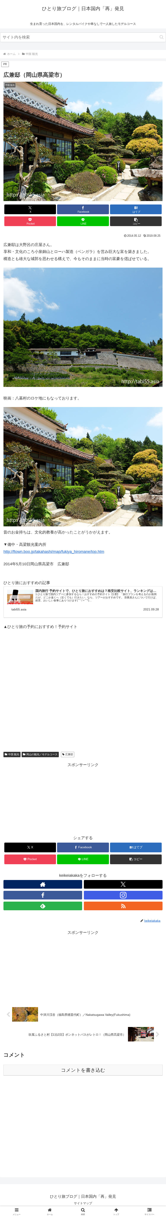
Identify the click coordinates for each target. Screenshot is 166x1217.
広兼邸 (69, 754)
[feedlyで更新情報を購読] (42, 906)
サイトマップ (83, 1203)
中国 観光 (13, 754)
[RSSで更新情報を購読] (123, 906)
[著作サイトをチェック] (42, 884)
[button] (161, 37)
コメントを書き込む (83, 1070)
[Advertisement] (83, 690)
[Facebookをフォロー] (42, 895)
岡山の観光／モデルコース (41, 754)
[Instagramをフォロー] (123, 895)
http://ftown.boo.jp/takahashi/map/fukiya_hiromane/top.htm (53, 551)
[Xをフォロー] (123, 884)
